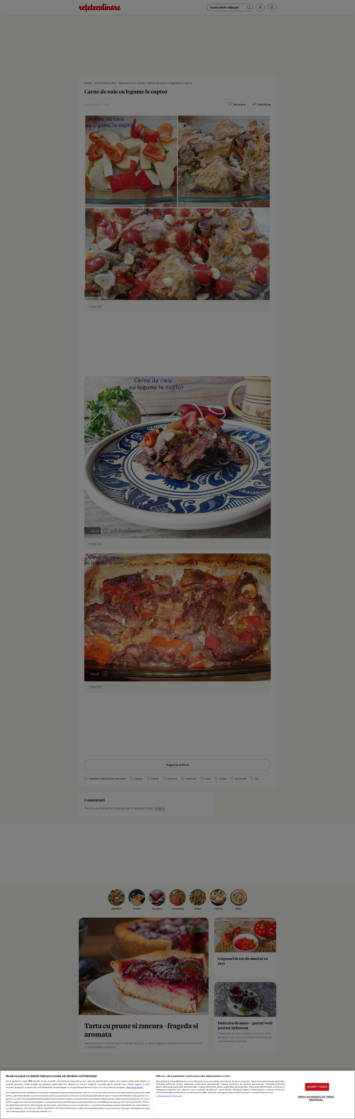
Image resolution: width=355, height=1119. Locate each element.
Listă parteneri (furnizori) (169, 1096)
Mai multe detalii (134, 1087)
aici (119, 1101)
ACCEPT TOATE (317, 1086)
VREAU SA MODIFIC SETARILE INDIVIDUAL (316, 1098)
